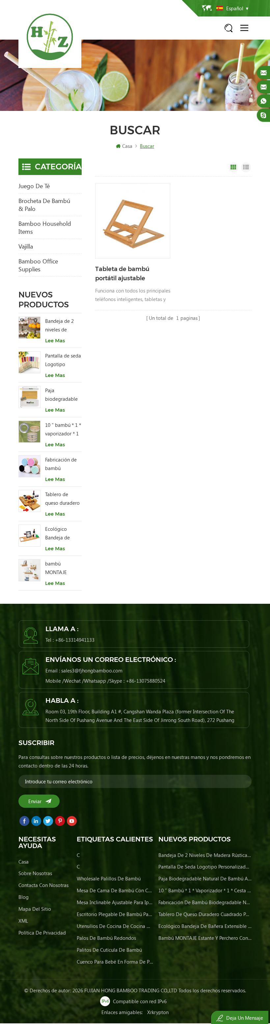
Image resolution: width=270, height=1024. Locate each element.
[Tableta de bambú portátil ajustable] (132, 220)
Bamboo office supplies (38, 265)
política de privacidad (42, 932)
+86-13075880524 (145, 680)
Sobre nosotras (35, 873)
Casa (127, 146)
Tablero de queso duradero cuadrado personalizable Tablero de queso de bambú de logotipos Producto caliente (62, 499)
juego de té (34, 186)
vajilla (25, 246)
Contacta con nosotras (43, 885)
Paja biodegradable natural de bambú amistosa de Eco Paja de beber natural (63, 395)
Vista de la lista (246, 167)
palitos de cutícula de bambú (109, 949)
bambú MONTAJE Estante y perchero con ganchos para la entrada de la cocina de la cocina (62, 568)
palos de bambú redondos (106, 938)
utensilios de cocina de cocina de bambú (115, 926)
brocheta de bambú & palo (44, 205)
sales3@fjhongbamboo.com (91, 670)
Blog (23, 897)
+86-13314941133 (74, 639)
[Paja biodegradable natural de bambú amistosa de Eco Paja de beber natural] (29, 397)
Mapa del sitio (34, 908)
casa (23, 861)
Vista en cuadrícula (233, 167)
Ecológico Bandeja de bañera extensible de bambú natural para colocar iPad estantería (61, 534)
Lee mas (55, 340)
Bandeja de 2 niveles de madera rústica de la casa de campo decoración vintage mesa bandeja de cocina (61, 326)
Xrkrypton (158, 1012)
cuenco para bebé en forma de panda (115, 961)
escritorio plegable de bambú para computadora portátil (115, 914)
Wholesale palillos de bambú (109, 878)
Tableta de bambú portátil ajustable (122, 273)
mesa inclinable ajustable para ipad (115, 902)
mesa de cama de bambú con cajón (115, 890)
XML (23, 920)
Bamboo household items (44, 227)
